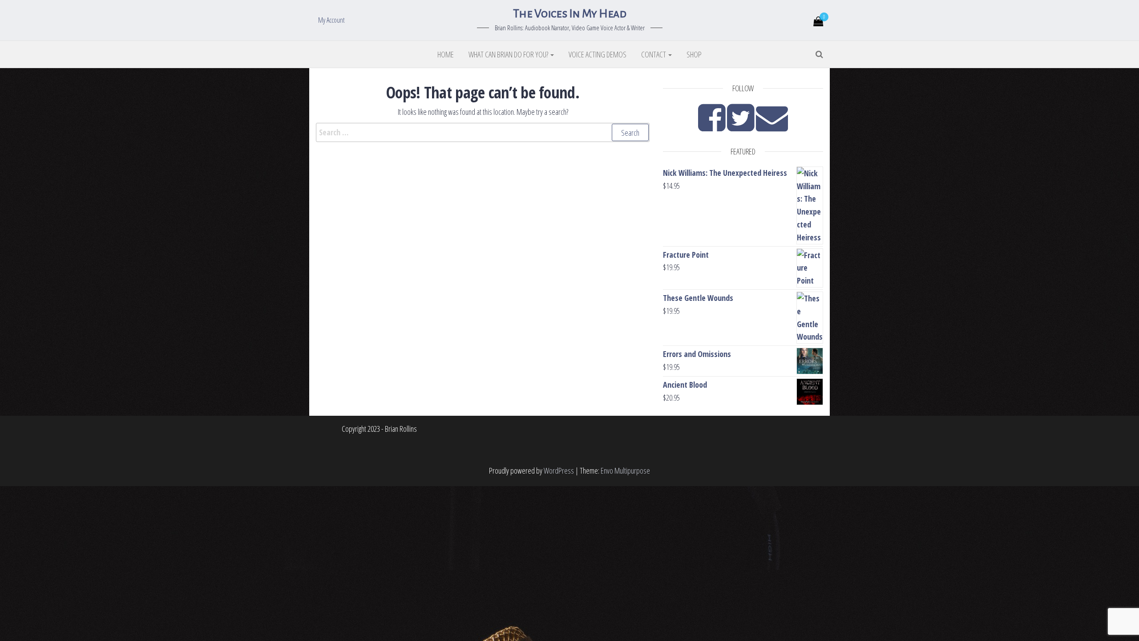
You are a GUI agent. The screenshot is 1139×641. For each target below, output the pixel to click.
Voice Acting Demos (597, 54)
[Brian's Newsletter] (772, 126)
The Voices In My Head (569, 14)
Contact (654, 54)
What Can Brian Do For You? (509, 54)
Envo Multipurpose (625, 470)
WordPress (559, 470)
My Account (331, 20)
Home (445, 54)
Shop (694, 54)
